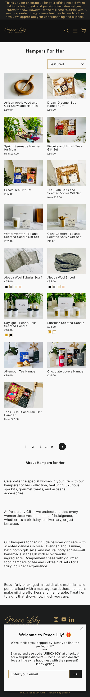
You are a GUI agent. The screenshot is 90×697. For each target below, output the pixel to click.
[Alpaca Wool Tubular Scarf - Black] (6, 286)
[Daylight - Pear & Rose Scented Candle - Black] (11, 335)
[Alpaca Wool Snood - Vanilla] (58, 286)
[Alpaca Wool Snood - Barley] (63, 286)
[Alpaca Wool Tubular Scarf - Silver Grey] (11, 286)
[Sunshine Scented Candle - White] (54, 332)
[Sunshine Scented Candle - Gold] (49, 332)
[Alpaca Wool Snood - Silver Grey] (54, 286)
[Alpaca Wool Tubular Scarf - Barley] (20, 286)
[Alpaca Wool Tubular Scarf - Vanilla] (15, 286)
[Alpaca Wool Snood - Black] (49, 286)
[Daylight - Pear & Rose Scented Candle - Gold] (6, 335)
